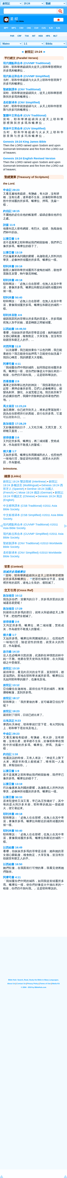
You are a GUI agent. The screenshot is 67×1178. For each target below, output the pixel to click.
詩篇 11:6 (9, 224)
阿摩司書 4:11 (12, 363)
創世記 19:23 (11, 711)
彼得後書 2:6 (11, 437)
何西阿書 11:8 (12, 346)
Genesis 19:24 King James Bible (24, 141)
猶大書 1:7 (9, 451)
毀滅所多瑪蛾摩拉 (14, 571)
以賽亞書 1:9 (11, 238)
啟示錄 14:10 (11, 651)
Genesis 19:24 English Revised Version (29, 158)
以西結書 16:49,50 (14, 328)
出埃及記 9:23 (12, 720)
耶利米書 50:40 (12, 297)
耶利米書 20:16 (12, 266)
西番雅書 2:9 (11, 381)
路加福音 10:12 (12, 595)
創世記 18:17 (11, 698)
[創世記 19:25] (63, 532)
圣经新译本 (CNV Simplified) (21, 102)
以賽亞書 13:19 (12, 252)
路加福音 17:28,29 (14, 423)
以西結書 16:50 (12, 864)
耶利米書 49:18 (12, 280)
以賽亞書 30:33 (12, 797)
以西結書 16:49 (12, 847)
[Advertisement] (33, 917)
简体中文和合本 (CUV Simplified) (24, 128)
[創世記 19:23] (4, 532)
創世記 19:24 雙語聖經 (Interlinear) (24, 481)
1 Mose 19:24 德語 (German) (34, 492)
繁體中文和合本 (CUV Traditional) (24, 115)
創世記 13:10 (11, 668)
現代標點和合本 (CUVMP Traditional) (26, 63)
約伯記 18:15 (11, 211)
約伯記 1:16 (10, 754)
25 (31, 578)
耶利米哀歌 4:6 (12, 315)
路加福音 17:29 (12, 608)
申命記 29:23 (11, 189)
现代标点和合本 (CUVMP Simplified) (26, 76)
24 (4, 575)
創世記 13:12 (11, 685)
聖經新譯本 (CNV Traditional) (22, 89)
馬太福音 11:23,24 (14, 406)
